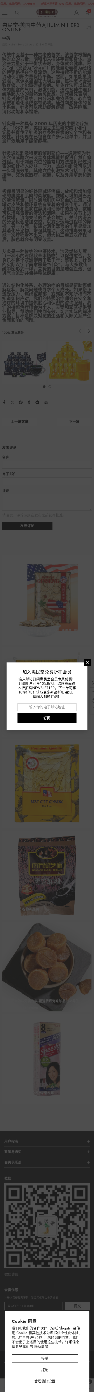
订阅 (47, 718)
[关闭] (87, 662)
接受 (44, 1358)
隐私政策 (41, 1346)
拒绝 (44, 1370)
